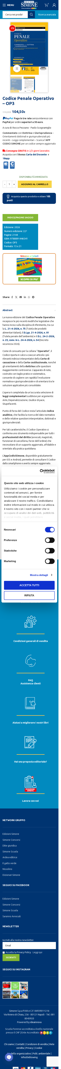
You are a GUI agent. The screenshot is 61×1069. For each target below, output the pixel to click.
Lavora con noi (30, 801)
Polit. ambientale (41, 1053)
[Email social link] (20, 297)
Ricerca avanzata (47, 14)
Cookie (38, 1048)
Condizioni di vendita (37, 1044)
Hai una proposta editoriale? (30, 761)
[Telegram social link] (33, 297)
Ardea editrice (10, 857)
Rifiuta (29, 595)
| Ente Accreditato (29, 1032)
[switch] (50, 540)
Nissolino (7, 869)
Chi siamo (9, 1044)
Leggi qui (37, 952)
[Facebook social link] (12, 297)
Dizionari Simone (11, 875)
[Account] (54, 5)
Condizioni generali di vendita (30, 641)
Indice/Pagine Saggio (20, 217)
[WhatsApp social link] (29, 297)
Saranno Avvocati (12, 916)
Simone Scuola (10, 851)
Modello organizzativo (19, 1053)
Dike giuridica (10, 845)
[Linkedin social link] (25, 297)
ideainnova (36, 1022)
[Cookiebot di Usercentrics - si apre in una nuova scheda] (41, 471)
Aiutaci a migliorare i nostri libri (30, 722)
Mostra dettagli (39, 575)
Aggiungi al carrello (34, 184)
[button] (14, 48)
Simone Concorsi (11, 840)
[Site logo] (29, 5)
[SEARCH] (31, 14)
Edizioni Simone (11, 834)
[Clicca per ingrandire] (17, 68)
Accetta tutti (29, 585)
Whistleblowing (29, 1057)
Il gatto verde (9, 863)
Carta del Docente (36, 154)
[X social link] (16, 297)
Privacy (29, 1048)
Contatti (20, 1044)
